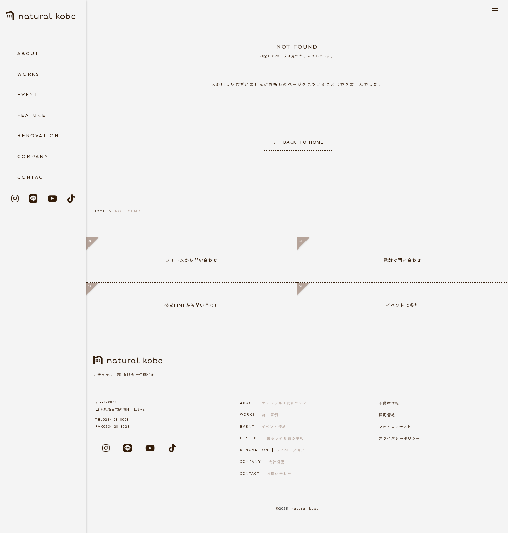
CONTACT (32, 177)
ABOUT (28, 53)
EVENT (27, 94)
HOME (99, 211)
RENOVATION (38, 136)
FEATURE (31, 115)
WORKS (28, 74)
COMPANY (33, 156)
